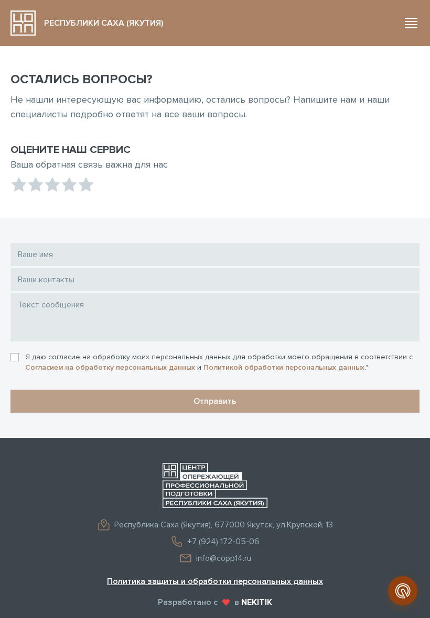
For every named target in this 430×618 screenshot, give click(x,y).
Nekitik (256, 602)
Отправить (215, 401)
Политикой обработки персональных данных (283, 367)
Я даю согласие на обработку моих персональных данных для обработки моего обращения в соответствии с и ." (219, 362)
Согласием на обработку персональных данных (110, 367)
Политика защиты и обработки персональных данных (215, 581)
